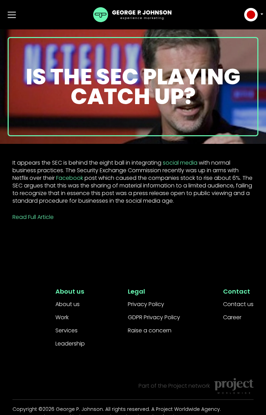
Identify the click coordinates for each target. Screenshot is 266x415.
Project (177, 386)
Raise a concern (149, 330)
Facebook (69, 178)
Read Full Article (33, 217)
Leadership (70, 344)
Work (62, 317)
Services (66, 330)
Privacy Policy (146, 304)
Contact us (238, 304)
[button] (252, 14)
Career (232, 317)
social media (180, 163)
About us (67, 304)
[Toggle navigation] (11, 14)
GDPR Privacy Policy (154, 317)
